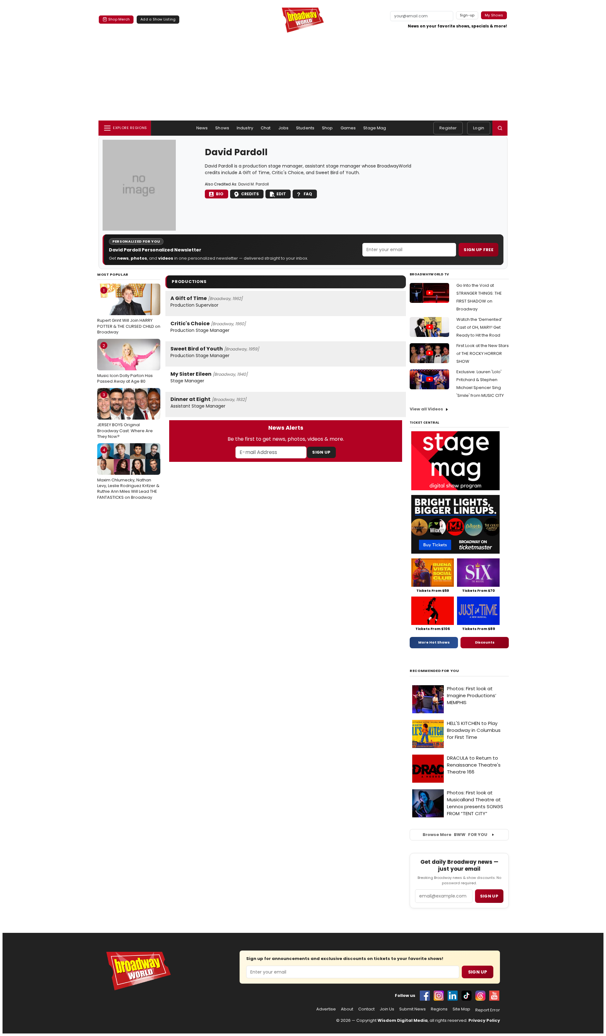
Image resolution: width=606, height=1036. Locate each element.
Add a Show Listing (157, 19)
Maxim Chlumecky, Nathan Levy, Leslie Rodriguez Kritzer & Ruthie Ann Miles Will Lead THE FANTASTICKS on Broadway (128, 473)
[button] (500, 128)
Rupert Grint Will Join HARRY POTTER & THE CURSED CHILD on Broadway (128, 311)
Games (348, 128)
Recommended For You (434, 670)
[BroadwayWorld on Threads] (480, 995)
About (347, 1009)
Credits (250, 194)
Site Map (461, 1009)
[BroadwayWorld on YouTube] (494, 995)
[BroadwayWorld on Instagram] (438, 995)
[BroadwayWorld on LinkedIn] (452, 995)
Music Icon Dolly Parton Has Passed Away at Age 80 (125, 363)
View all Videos (426, 409)
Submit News (412, 1009)
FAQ (308, 194)
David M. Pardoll (253, 184)
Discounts (485, 642)
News (202, 128)
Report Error (487, 1010)
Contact (366, 1009)
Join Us (387, 1009)
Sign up (489, 896)
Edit (281, 194)
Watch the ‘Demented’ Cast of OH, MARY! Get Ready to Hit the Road (479, 327)
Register (448, 128)
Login (478, 128)
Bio (219, 194)
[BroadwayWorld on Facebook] (425, 995)
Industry (245, 128)
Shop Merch (119, 19)
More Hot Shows (434, 642)
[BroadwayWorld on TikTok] (466, 995)
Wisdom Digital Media (402, 1020)
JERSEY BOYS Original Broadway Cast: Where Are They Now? (125, 415)
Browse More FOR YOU (455, 835)
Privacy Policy (484, 1020)
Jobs (283, 128)
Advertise (326, 1009)
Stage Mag (374, 128)
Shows (222, 128)
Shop (327, 128)
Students (305, 128)
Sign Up (321, 452)
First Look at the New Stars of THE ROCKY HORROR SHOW (482, 353)
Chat (266, 128)
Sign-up (467, 15)
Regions (439, 1009)
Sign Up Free (478, 250)
